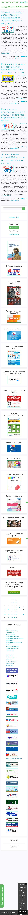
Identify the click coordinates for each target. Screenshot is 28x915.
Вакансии (8, 628)
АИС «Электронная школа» (12, 636)
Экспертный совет (10, 634)
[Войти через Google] (15, 231)
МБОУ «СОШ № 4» (10, 656)
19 (4, 614)
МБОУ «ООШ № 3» (10, 654)
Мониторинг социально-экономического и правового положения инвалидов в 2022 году (13, 68)
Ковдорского (8, 6)
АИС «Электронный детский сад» (14, 642)
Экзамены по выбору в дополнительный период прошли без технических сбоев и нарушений (12, 18)
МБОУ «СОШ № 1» (10, 650)
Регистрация (12, 217)
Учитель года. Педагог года (12, 648)
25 (23, 614)
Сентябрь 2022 (14, 603)
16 (16, 612)
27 (8, 617)
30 (16, 617)
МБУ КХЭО (8, 644)
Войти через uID (14, 227)
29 (14, 617)
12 (4, 612)
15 (14, 612)
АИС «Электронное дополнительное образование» (14, 639)
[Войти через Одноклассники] (18, 231)
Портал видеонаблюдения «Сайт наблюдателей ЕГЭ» (14, 759)
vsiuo (16, 56)
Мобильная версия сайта (12, 630)
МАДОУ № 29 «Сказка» (11, 661)
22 (14, 614)
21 (12, 614)
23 (16, 614)
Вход (17, 217)
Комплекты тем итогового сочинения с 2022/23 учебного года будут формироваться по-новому (14, 115)
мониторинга (23, 75)
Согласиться (22, 911)
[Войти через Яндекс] (13, 231)
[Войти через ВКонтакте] (10, 231)
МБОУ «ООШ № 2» (10, 652)
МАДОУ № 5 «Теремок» (11, 658)
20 (8, 614)
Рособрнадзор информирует (20, 124)
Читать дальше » (5, 53)
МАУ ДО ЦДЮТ (9, 665)
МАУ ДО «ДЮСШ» (10, 663)
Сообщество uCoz (10, 632)
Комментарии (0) (14, 58)
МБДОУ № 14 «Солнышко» (12, 659)
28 (12, 617)
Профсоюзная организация (12, 646)
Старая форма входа (14, 234)
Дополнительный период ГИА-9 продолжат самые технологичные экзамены (14, 158)
